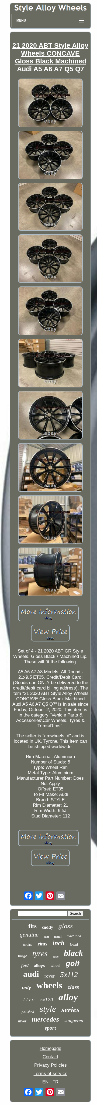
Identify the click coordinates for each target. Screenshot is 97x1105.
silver (22, 1021)
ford (25, 965)
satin (55, 956)
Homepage (50, 1048)
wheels (49, 985)
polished (28, 1012)
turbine (27, 945)
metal (57, 936)
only (26, 987)
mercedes (45, 1019)
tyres (40, 953)
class (73, 987)
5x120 (46, 999)
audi (31, 974)
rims (42, 944)
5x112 (69, 974)
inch (58, 943)
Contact (50, 1056)
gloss (65, 926)
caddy (47, 927)
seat (46, 936)
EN (45, 1081)
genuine (29, 934)
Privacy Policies (50, 1065)
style (48, 1009)
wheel (55, 965)
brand (74, 945)
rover (49, 976)
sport (50, 1028)
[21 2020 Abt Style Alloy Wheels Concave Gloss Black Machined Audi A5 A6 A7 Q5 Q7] (50, 103)
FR (55, 1081)
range (22, 956)
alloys (39, 965)
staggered (73, 1020)
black (73, 953)
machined (74, 936)
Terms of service (50, 1073)
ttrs (29, 1000)
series (70, 1009)
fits (32, 926)
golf (72, 963)
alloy (68, 997)
